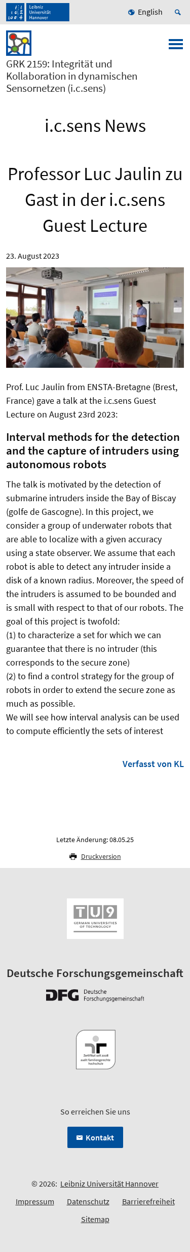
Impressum (35, 1201)
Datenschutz (88, 1201)
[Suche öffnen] (179, 12)
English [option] (150, 12)
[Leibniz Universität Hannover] (37, 12)
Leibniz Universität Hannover (109, 1183)
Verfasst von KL (153, 764)
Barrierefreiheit (148, 1201)
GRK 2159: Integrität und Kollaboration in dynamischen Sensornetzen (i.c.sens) (71, 76)
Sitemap (95, 1219)
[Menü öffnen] (176, 47)
